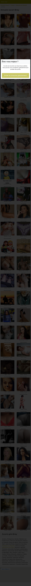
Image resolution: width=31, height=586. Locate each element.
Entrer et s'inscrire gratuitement (15, 75)
